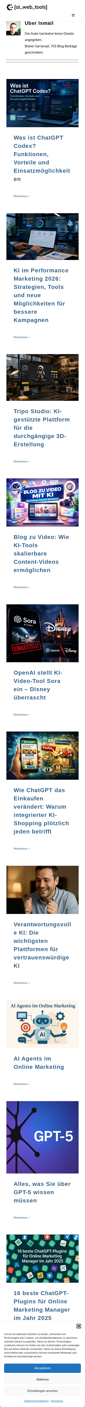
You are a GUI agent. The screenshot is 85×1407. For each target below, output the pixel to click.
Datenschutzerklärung (36, 1401)
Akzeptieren (42, 1368)
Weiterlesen (21, 196)
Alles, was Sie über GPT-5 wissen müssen (42, 1192)
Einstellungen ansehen (42, 1391)
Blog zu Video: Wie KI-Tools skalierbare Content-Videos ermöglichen (41, 553)
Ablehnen (42, 1379)
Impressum (57, 1401)
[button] (79, 1326)
